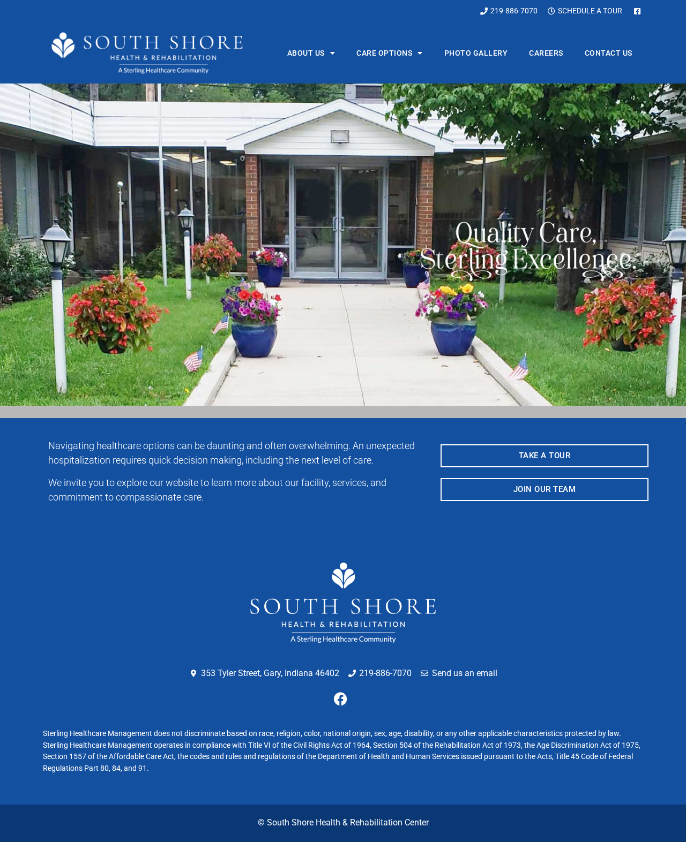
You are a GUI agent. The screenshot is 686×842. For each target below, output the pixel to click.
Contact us (608, 53)
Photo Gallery (476, 53)
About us (306, 53)
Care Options (384, 53)
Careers (546, 53)
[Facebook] (340, 698)
